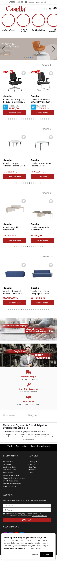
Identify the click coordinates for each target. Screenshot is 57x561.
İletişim (25, 446)
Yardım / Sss (13, 446)
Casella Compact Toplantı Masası (39, 164)
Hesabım (32, 470)
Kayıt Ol (31, 464)
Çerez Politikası (9, 486)
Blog (33, 446)
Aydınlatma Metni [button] (39, 516)
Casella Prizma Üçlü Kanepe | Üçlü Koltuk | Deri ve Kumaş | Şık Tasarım (13, 292)
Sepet (31, 472)
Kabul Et (46, 554)
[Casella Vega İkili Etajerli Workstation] (42, 207)
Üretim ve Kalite (10, 467)
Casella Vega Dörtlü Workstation (12, 228)
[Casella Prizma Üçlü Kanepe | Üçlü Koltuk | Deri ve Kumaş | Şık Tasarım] (14, 273)
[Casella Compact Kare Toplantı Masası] (14, 145)
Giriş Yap (32, 467)
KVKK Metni (8, 472)
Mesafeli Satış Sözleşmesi (14, 478)
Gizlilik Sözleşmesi (11, 475)
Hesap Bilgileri (43, 446)
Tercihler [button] (34, 554)
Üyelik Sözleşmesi (11, 481)
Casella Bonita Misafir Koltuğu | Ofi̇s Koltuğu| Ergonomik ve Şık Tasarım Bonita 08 (41, 100)
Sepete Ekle (15, 112)
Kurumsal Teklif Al (10, 470)
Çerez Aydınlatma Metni (14, 548)
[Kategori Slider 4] (28, 49)
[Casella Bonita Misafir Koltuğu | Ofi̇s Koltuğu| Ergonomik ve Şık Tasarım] (14, 81)
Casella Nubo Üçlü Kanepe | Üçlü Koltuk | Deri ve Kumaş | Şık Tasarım (40, 292)
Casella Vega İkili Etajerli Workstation (41, 222)
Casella (7, 96)
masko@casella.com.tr (36, 2)
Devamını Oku (28, 439)
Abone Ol (28, 520)
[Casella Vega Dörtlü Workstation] (14, 209)
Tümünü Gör (47, 65)
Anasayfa (32, 461)
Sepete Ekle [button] (15, 176)
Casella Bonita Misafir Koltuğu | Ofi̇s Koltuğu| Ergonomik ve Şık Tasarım (13, 100)
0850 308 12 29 (17, 2)
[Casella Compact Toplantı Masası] (42, 145)
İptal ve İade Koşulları (12, 483)
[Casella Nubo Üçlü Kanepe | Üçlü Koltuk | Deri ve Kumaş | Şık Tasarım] (42, 273)
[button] (3, 9)
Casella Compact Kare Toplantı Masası (13, 164)
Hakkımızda (8, 461)
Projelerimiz (8, 464)
